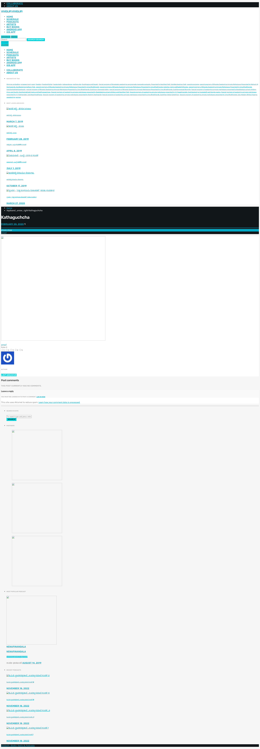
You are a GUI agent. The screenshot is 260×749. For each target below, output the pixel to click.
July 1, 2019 (13, 168)
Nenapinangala (16, 646)
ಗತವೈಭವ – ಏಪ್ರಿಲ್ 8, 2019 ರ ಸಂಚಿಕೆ (16, 144)
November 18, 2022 (17, 688)
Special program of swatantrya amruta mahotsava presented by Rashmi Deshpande (72, 95)
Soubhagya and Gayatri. (90, 84)
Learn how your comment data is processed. (59, 402)
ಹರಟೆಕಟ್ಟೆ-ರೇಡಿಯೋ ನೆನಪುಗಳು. (14, 179)
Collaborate (14, 3)
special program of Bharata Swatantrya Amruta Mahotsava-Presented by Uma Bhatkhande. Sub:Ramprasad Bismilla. (150, 90)
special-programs (193, 84)
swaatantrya (10, 97)
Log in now (41, 397)
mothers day (77, 84)
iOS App (10, 32)
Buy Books (12, 27)
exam (33, 84)
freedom (38, 84)
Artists (11, 24)
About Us (12, 6)
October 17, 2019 (16, 185)
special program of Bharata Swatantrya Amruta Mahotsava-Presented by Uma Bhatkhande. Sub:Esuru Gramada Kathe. (67, 90)
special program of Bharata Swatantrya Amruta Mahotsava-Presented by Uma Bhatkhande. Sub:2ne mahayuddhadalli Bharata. (144, 87)
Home (9, 16)
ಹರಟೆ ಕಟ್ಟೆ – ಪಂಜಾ (11, 133)
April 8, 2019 (14, 151)
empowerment (26, 84)
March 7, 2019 (14, 121)
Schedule (12, 19)
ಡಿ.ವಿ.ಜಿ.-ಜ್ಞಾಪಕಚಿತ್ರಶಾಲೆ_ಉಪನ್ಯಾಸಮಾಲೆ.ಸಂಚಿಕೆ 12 (20, 682)
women (18, 97)
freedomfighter (47, 84)
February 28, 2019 (17, 139)
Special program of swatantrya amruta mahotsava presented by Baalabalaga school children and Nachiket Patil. (90, 92)
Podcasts (12, 21)
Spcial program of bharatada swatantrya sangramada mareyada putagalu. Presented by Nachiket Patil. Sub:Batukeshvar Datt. (142, 84)
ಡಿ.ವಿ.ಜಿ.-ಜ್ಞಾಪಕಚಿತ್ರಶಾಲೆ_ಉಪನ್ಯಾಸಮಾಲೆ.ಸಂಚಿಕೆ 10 (20, 699)
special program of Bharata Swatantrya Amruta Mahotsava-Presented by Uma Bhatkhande (67, 87)
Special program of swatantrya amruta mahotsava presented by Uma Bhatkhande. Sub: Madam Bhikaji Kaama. (218, 95)
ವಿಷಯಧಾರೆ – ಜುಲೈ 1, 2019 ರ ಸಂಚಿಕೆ (16, 162)
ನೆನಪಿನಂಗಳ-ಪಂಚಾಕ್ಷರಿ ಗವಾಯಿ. (16, 657)
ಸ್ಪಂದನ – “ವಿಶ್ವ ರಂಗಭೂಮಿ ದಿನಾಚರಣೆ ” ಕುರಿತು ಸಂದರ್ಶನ (21, 197)
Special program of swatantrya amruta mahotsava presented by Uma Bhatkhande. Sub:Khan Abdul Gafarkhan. (140, 95)
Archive (9, 375)
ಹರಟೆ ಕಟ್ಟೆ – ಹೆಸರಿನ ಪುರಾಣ (13, 115)
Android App (14, 29)
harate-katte (57, 84)
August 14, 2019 (31, 663)
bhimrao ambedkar (13, 84)
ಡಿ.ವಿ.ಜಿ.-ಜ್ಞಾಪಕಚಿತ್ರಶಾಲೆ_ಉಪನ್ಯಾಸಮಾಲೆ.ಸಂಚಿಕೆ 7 (19, 734)
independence (67, 84)
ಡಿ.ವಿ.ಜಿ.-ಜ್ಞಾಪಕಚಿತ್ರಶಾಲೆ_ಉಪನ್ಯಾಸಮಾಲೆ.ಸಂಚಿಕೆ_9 (20, 717)
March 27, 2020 (15, 203)
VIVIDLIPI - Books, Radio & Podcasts (18, 745)
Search (36, 40)
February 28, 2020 (12, 224)
